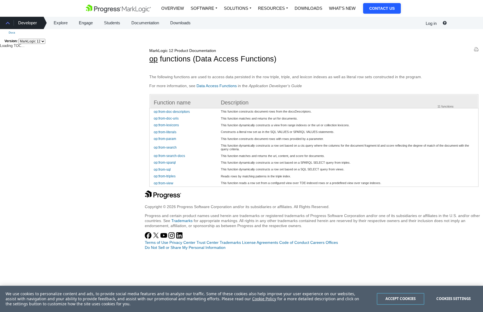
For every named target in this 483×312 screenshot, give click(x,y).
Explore (61, 22)
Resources (271, 8)
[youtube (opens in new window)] (164, 237)
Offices (332, 242)
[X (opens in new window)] (156, 237)
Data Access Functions (216, 86)
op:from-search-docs (169, 156)
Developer (27, 22)
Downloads (308, 8)
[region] (241, 299)
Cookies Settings (453, 298)
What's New (342, 8)
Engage (86, 22)
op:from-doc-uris (166, 118)
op (153, 59)
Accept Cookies (400, 298)
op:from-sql (162, 170)
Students (112, 22)
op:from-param (165, 139)
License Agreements (260, 242)
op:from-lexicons (166, 125)
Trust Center (207, 242)
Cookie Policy (264, 298)
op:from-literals (165, 132)
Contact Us (382, 8)
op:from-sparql (165, 163)
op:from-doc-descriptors (172, 112)
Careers (317, 242)
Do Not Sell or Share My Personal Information (185, 247)
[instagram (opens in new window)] (172, 237)
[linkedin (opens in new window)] (179, 237)
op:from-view (163, 183)
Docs (12, 32)
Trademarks (182, 220)
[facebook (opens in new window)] (149, 237)
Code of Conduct (294, 242)
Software (202, 8)
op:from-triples (165, 176)
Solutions (236, 8)
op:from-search (165, 147)
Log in (431, 23)
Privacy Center (182, 242)
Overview (172, 8)
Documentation (145, 22)
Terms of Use (156, 242)
